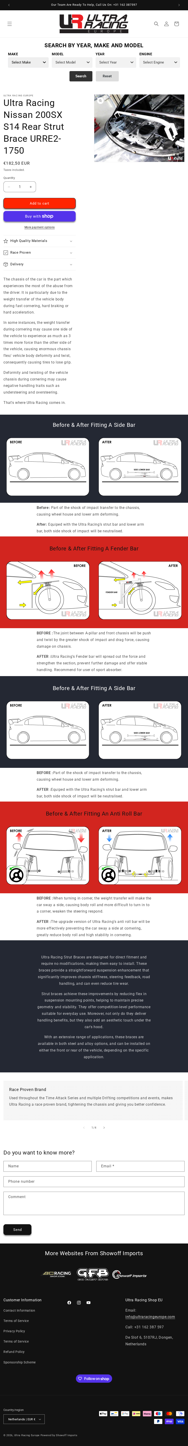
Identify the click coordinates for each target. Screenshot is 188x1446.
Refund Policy (14, 1352)
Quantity (9, 178)
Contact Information (19, 1310)
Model (58, 54)
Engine (145, 54)
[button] (10, 24)
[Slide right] (104, 1128)
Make (13, 54)
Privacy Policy (14, 1331)
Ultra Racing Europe (27, 1435)
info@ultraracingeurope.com (150, 1317)
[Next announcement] (179, 5)
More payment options (40, 227)
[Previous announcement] (9, 5)
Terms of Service (16, 1321)
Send (17, 1230)
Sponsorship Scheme (19, 1362)
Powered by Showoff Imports (59, 1435)
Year (100, 54)
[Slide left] (84, 1128)
